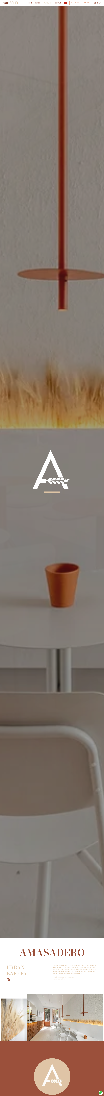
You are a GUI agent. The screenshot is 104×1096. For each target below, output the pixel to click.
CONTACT (58, 3)
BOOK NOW (75, 3)
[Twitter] (100, 3)
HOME (30, 3)
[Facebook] (97, 3)
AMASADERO (48, 3)
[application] (40, 3)
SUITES (37, 3)
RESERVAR (87, 3)
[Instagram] (95, 3)
